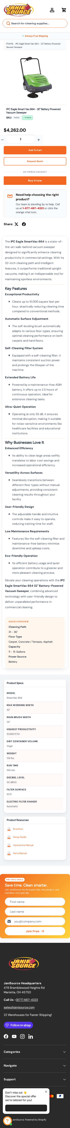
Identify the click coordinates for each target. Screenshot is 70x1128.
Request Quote (35, 161)
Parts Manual (20, 853)
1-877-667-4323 (33, 208)
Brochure (18, 829)
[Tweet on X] (16, 224)
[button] (64, 10)
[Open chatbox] (7, 1120)
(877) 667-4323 (27, 1000)
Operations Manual (23, 845)
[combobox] (35, 23)
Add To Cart (35, 150)
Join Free (32, 931)
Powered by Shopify (35, 1119)
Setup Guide (19, 837)
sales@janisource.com (19, 1007)
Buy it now (35, 180)
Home (9, 43)
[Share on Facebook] (24, 224)
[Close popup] (46, 1092)
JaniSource (18, 1119)
